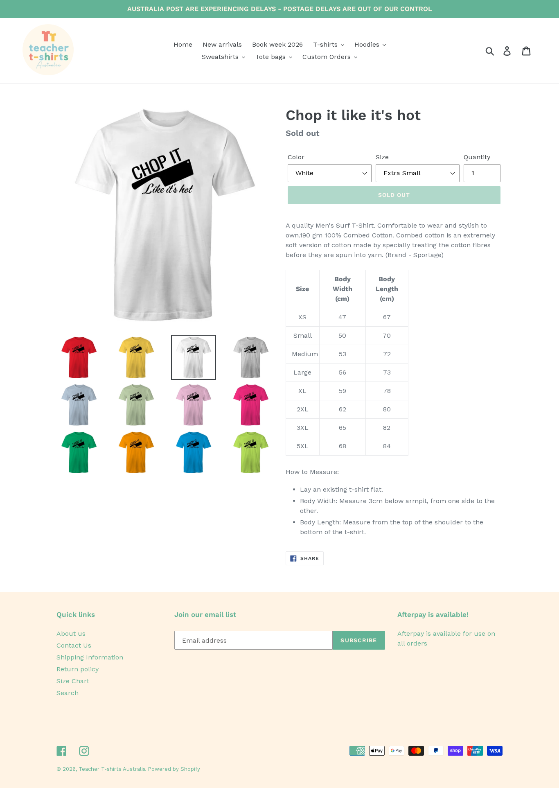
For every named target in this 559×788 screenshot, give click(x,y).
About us (71, 633)
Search (67, 693)
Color (296, 157)
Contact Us (73, 645)
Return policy (77, 669)
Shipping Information (89, 657)
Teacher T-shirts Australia (112, 769)
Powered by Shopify (174, 769)
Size (382, 157)
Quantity (477, 157)
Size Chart (72, 681)
